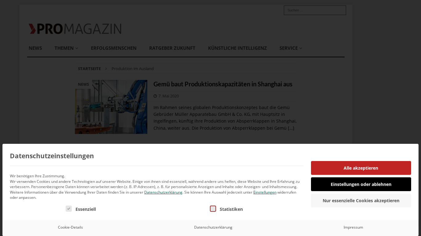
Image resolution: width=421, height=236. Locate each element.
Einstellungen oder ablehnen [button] (361, 184)
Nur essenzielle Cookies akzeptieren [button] (361, 200)
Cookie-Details (70, 227)
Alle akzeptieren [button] (361, 168)
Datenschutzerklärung (163, 192)
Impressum (353, 227)
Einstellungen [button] (264, 192)
